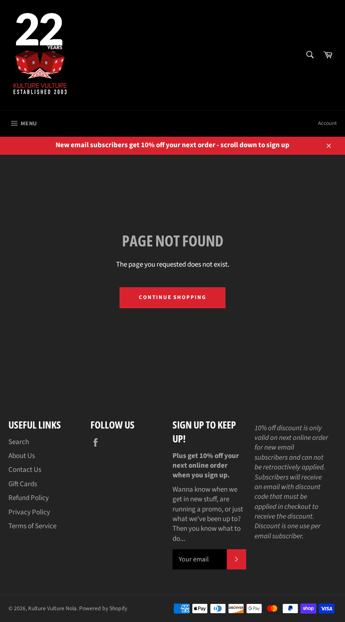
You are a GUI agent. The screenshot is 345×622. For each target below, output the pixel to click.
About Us (21, 456)
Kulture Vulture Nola (52, 608)
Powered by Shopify (103, 608)
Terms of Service (32, 526)
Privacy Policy (29, 512)
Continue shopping (172, 297)
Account (327, 123)
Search (18, 442)
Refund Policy (28, 498)
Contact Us (24, 470)
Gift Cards (22, 484)
